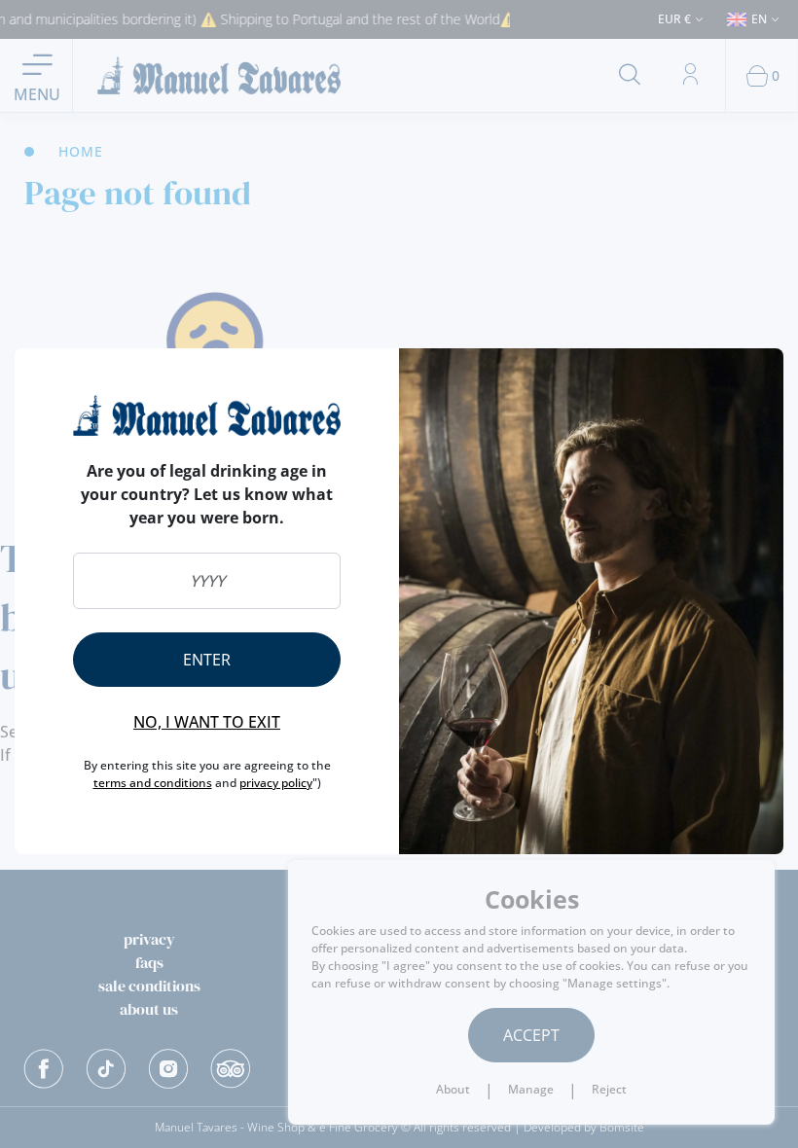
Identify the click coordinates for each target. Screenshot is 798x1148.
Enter (207, 659)
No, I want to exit (206, 722)
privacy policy (275, 782)
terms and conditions (152, 782)
